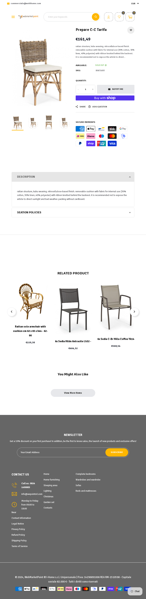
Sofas (78, 485)
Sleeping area (50, 485)
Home (46, 474)
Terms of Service (20, 546)
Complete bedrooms (86, 474)
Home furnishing (52, 479)
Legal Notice (18, 523)
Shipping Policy (19, 540)
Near (14, 512)
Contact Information (21, 518)
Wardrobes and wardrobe (88, 479)
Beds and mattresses (86, 490)
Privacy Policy (18, 529)
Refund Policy (18, 535)
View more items (73, 393)
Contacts (48, 507)
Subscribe (117, 452)
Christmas (48, 496)
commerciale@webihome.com (26, 3)
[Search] (95, 17)
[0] (119, 17)
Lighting (47, 490)
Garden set (49, 502)
